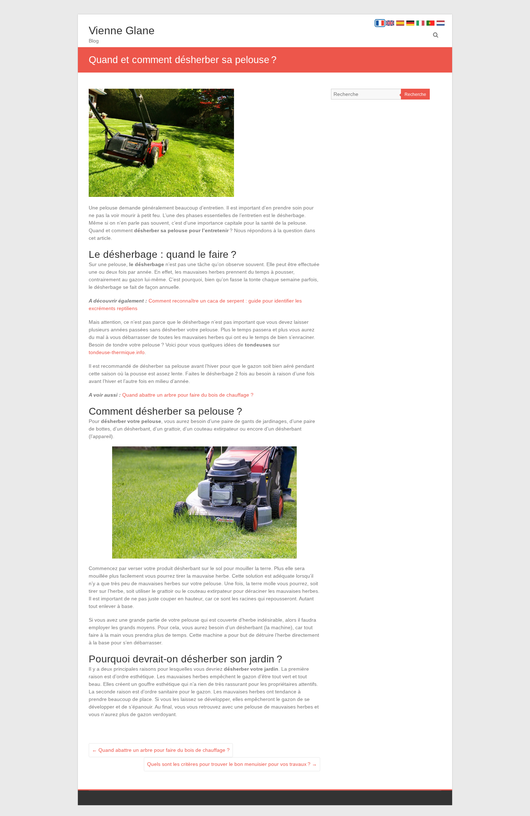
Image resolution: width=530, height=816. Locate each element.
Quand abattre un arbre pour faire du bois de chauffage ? (187, 395)
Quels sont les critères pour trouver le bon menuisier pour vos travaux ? (232, 764)
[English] (390, 23)
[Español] (400, 23)
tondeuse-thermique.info (117, 352)
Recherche (415, 94)
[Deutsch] (410, 23)
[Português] (430, 23)
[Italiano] (420, 23)
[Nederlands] (440, 23)
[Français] (380, 23)
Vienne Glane (122, 30)
